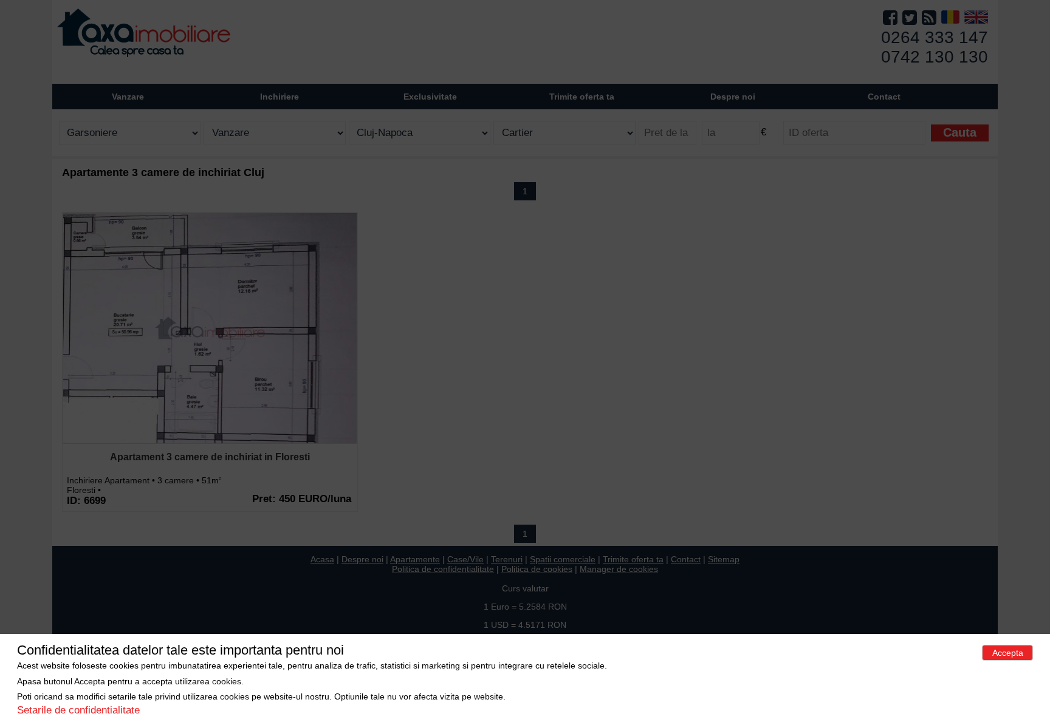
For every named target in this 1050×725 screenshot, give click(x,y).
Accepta (1007, 653)
